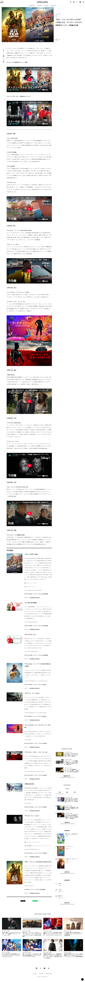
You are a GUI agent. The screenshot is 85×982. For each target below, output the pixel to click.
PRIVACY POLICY (49, 973)
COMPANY (41, 973)
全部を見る (67, 822)
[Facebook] (73, 2)
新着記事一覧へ (67, 776)
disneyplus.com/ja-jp (35, 597)
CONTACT (35, 973)
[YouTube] (80, 2)
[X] (77, 2)
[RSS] (83, 2)
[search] (70, 2)
